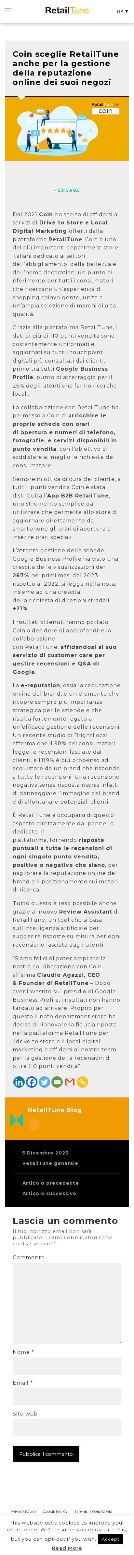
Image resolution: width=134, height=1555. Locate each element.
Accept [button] (110, 1539)
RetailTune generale (50, 1163)
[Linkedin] (19, 1082)
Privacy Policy (23, 1511)
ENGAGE (68, 190)
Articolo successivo (49, 1193)
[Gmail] (69, 1082)
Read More (67, 1548)
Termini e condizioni (94, 1511)
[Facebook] (31, 1082)
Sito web (25, 1414)
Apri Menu (7, 11)
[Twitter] (44, 1082)
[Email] (57, 1082)
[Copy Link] (82, 1082)
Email (23, 1383)
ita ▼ (123, 11)
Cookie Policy (55, 1511)
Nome (23, 1352)
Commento (29, 1257)
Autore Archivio (34, 1124)
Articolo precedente (50, 1183)
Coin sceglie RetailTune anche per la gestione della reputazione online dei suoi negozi (66, 68)
